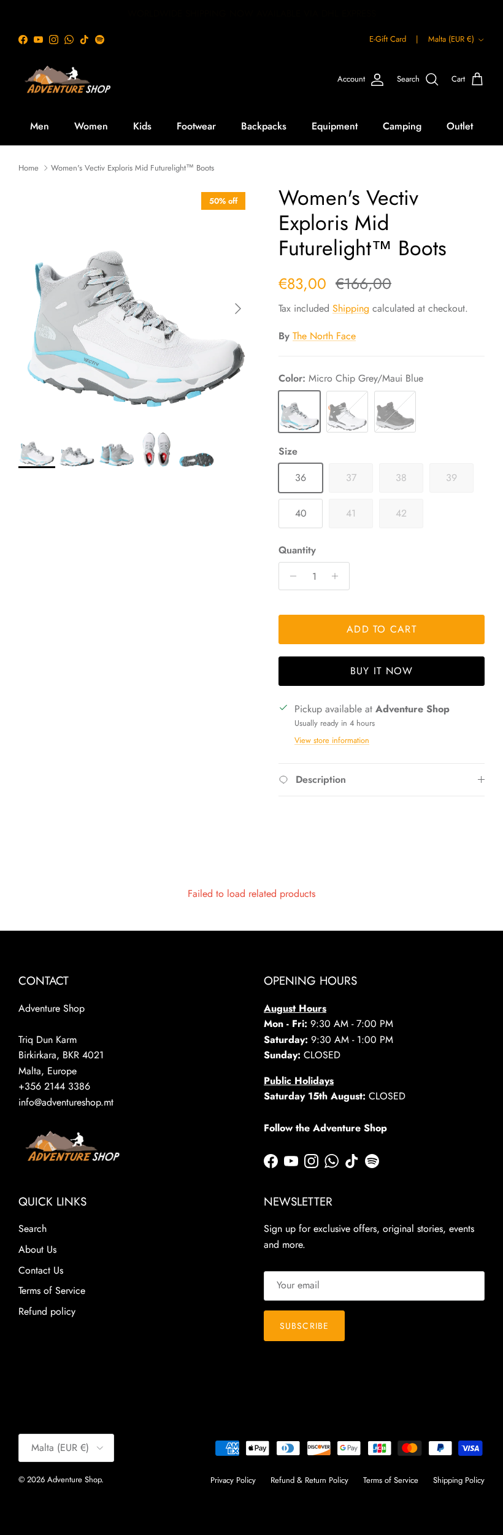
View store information (331, 740)
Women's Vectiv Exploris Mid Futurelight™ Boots (132, 168)
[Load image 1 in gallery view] (135, 302)
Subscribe (304, 1326)
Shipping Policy (459, 1480)
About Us (37, 1249)
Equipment (335, 126)
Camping (402, 126)
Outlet (460, 126)
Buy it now (381, 671)
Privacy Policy (233, 1480)
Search (32, 1228)
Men (39, 126)
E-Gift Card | (393, 39)
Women (91, 126)
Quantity (297, 550)
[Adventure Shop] (65, 80)
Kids (142, 126)
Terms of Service (51, 1290)
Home (28, 168)
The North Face (324, 336)
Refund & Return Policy (309, 1480)
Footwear (196, 126)
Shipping (350, 308)
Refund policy (46, 1311)
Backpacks (263, 126)
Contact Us (40, 1270)
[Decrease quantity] (290, 576)
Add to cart (382, 629)
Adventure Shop (74, 1479)
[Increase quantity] (338, 576)
